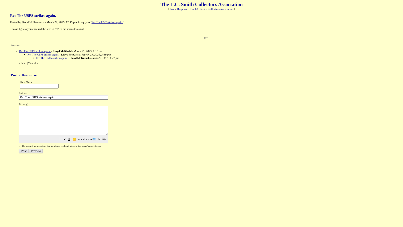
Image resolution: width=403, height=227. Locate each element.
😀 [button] (74, 139)
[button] (60, 139)
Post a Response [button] (179, 9)
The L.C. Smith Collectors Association (211, 9)
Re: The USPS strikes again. (107, 22)
